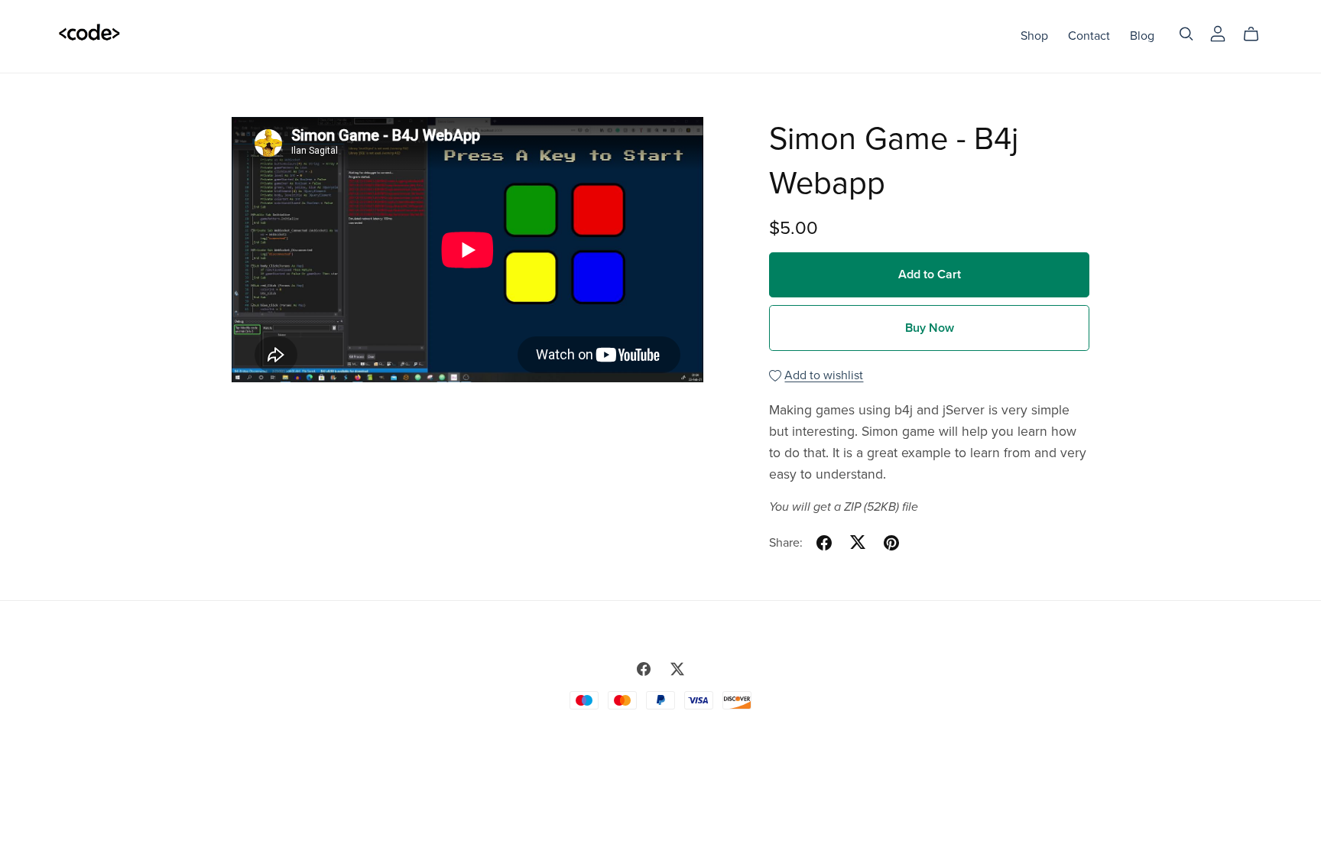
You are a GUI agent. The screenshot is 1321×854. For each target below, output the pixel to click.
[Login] (1218, 33)
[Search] (1186, 34)
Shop (1034, 36)
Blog (1142, 36)
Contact (1089, 36)
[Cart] (1257, 34)
